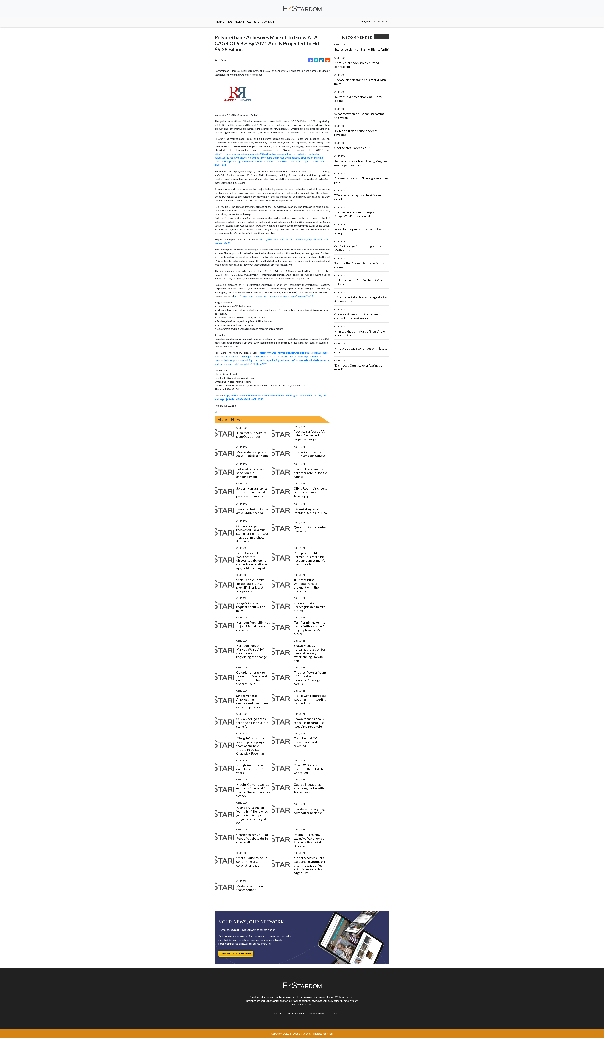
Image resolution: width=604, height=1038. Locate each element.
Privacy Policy (296, 1013)
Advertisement (317, 1013)
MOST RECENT (235, 21)
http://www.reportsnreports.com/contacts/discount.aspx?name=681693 (274, 296)
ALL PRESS (253, 21)
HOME (220, 21)
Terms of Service (274, 1013)
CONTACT (268, 21)
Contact (334, 1013)
